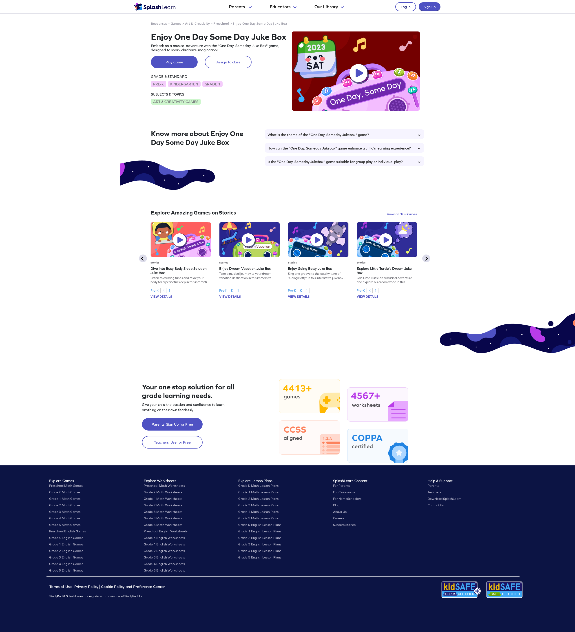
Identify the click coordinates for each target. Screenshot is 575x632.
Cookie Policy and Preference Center (133, 587)
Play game (174, 62)
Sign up (430, 7)
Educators (280, 6)
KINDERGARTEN (184, 84)
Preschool (221, 23)
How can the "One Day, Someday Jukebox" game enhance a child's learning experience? (339, 148)
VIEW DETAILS (161, 296)
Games (176, 23)
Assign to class (228, 62)
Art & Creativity (197, 23)
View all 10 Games (402, 214)
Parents (237, 6)
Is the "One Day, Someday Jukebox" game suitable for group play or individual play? (335, 162)
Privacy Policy (86, 587)
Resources (159, 23)
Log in (406, 7)
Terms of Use (61, 587)
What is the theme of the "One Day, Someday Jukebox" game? (318, 135)
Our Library (326, 6)
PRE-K (158, 84)
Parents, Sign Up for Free (172, 424)
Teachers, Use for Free (172, 442)
